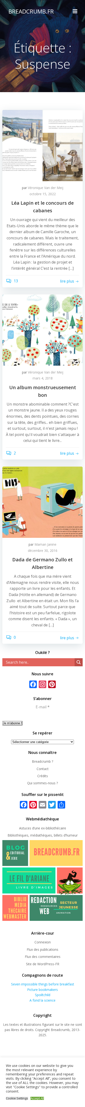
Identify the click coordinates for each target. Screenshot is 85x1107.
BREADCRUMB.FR (31, 11)
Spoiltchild (42, 995)
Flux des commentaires (42, 956)
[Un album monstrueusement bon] (42, 329)
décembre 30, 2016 (42, 550)
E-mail (43, 707)
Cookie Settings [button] (17, 1098)
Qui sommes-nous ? (42, 783)
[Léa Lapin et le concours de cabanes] (42, 145)
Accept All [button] (37, 1098)
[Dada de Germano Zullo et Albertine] (42, 501)
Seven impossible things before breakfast (42, 984)
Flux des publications (42, 949)
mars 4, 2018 (43, 378)
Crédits (42, 776)
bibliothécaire (56, 828)
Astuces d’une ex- (32, 828)
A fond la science (42, 1000)
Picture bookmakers (42, 989)
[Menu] (75, 11)
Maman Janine (45, 544)
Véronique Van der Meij (45, 187)
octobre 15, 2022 (43, 194)
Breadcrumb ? (42, 761)
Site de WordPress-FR (42, 964)
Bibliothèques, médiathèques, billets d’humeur (43, 835)
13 (15, 281)
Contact (43, 768)
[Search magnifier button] (79, 662)
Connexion (42, 942)
